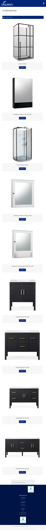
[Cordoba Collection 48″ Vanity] (22, 396)
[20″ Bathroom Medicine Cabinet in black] (22, 92)
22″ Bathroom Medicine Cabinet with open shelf (22, 266)
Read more (22, 67)
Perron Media (31, 528)
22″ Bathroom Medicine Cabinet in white (22, 216)
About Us (23, 504)
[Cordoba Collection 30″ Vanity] (22, 295)
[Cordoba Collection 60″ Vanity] (22, 447)
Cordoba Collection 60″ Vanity (22, 469)
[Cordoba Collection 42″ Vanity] (22, 345)
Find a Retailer (23, 497)
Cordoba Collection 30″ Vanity (22, 317)
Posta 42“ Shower (22, 64)
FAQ (23, 511)
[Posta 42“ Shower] (22, 42)
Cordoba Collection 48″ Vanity (22, 418)
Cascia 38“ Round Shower (22, 165)
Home (13, 483)
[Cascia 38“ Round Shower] (22, 143)
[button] (23, 17)
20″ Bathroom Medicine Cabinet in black (22, 115)
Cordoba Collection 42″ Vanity (22, 368)
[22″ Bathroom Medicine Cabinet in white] (22, 194)
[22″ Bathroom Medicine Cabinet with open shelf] (22, 244)
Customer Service (23, 512)
